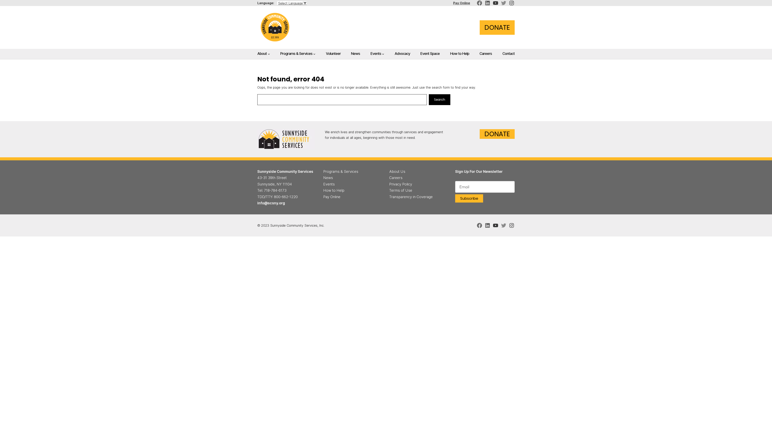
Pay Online (461, 3)
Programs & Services (296, 53)
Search (439, 99)
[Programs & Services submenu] (314, 54)
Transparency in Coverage (411, 197)
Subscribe (469, 198)
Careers (395, 178)
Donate (497, 27)
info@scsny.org (271, 203)
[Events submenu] (383, 54)
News (328, 178)
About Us (397, 171)
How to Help (333, 190)
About (262, 53)
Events (376, 53)
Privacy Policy (400, 184)
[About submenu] (269, 54)
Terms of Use (400, 190)
